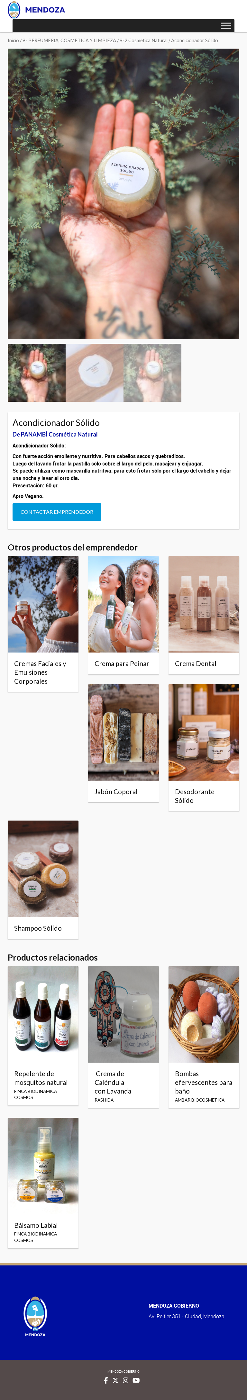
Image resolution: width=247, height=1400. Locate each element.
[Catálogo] (36, 10)
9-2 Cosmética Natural (144, 40)
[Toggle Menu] (226, 26)
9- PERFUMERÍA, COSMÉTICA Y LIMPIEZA (69, 40)
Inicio (13, 40)
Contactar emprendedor (57, 512)
